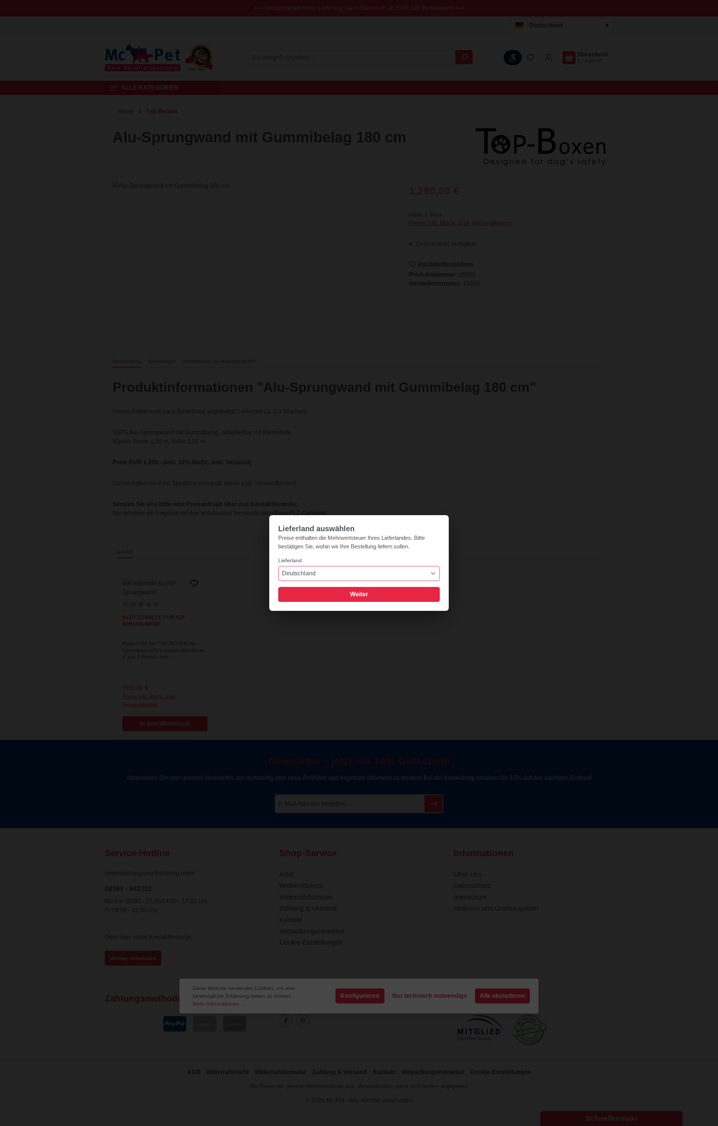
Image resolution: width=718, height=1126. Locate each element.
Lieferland (290, 560)
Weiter (359, 594)
